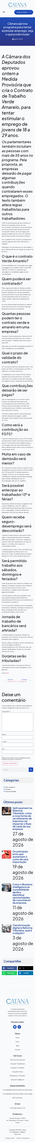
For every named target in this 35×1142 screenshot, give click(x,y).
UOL (7, 673)
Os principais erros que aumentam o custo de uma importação (20, 856)
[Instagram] (19, 1027)
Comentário (6, 711)
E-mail (4, 741)
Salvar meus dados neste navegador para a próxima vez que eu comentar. (16, 758)
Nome (4, 734)
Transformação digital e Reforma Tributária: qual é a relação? (22, 929)
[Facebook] (15, 1027)
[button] (4, 12)
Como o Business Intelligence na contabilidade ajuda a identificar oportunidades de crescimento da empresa (22, 893)
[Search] (31, 769)
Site (3, 749)
